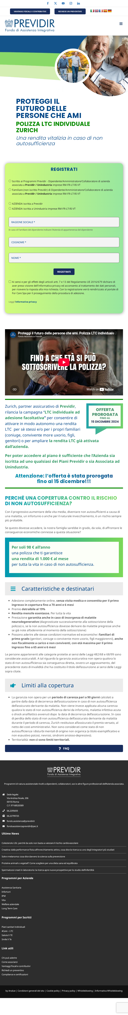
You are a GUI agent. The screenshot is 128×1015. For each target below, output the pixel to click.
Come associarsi (10, 961)
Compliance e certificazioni (15, 974)
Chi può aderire (9, 957)
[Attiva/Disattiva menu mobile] (121, 23)
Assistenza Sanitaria (11, 887)
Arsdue (12, 990)
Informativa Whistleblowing (108, 990)
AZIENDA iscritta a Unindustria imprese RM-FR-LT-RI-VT (44, 208)
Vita (4, 900)
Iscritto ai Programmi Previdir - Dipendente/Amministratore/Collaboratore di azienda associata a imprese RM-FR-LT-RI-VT (61, 183)
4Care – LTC (7, 931)
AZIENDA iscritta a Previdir (27, 203)
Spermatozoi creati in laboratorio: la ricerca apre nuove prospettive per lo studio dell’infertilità (48, 869)
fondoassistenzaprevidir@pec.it (22, 826)
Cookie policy (53, 990)
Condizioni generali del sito (31, 990)
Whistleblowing (85, 990)
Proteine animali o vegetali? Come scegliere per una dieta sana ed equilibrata (40, 863)
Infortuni (6, 891)
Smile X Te (7, 939)
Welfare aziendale (10, 904)
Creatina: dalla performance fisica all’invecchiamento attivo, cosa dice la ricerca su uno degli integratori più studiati (58, 849)
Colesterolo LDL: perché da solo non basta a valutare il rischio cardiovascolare (40, 843)
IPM (4, 895)
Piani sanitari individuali (13, 926)
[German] (110, 11)
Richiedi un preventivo (13, 970)
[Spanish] (105, 11)
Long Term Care (9, 908)
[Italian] (92, 11)
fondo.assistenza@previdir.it (21, 821)
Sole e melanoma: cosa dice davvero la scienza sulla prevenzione (33, 856)
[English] (97, 11)
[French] (101, 11)
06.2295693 (12, 810)
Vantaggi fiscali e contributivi (16, 966)
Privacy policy (68, 990)
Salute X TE (7, 935)
